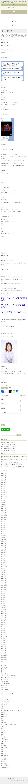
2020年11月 (4, 587)
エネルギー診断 (5, 677)
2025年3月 (3, 486)
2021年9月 (3, 568)
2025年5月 (3, 483)
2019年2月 (3, 628)
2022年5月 (3, 552)
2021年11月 (4, 564)
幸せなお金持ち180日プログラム (9, 724)
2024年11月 (4, 494)
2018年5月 (3, 646)
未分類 (3, 738)
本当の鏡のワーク (6, 740)
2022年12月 (4, 539)
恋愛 (2, 728)
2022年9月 (3, 545)
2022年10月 (4, 543)
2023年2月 (3, 535)
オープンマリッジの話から (8, 444)
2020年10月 (4, 589)
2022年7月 (3, 549)
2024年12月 (4, 492)
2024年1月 (3, 514)
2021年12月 (4, 562)
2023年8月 (3, 523)
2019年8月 (3, 617)
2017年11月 (4, 657)
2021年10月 (4, 566)
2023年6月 (3, 527)
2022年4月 (3, 554)
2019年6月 (3, 621)
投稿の (4, 763)
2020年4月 (3, 601)
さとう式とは (7, 35)
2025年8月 (3, 477)
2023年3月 (3, 533)
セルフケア (13, 35)
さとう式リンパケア (6, 463)
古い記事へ (23, 395)
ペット (3, 697)
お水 (2, 670)
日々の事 (17, 36)
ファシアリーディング (7, 693)
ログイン (3, 761)
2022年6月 (3, 551)
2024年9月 (3, 498)
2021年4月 (3, 578)
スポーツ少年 (4, 681)
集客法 (3, 751)
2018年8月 (3, 640)
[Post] (10, 391)
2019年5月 (3, 622)
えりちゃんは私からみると (8, 450)
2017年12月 (4, 656)
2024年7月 (3, 502)
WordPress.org (4, 767)
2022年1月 (3, 560)
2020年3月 (3, 603)
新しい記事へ (5, 395)
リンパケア (4, 705)
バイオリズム (4, 689)
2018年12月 (4, 632)
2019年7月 (3, 619)
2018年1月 (3, 654)
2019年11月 (4, 611)
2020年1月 (3, 607)
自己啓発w (4, 745)
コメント (3, 412)
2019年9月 (3, 615)
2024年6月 (3, 504)
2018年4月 (3, 648)
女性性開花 (4, 716)
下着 (2, 707)
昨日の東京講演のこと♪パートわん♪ (10, 456)
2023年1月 (3, 537)
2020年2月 (3, 605)
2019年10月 (4, 613)
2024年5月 (3, 506)
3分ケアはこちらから (8, 326)
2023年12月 (4, 516)
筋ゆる (3, 743)
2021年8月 (3, 570)
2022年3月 (3, 556)
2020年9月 (3, 591)
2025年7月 (3, 479)
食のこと (3, 753)
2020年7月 (3, 595)
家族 (2, 720)
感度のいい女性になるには (8, 442)
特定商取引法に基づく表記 (8, 448)
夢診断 (3, 712)
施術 (14, 36)
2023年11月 (4, 518)
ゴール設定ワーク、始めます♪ (13, 312)
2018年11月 (4, 634)
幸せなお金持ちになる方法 (8, 464)
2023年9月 (3, 521)
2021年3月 (3, 580)
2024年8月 (3, 500)
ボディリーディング (6, 699)
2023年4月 (3, 531)
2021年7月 (3, 572)
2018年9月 (3, 638)
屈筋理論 (3, 722)
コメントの (5, 765)
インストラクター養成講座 (8, 675)
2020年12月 (4, 586)
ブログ (8, 36)
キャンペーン (4, 679)
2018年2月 (3, 652)
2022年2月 (3, 558)
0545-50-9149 (4, 382)
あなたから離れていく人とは (9, 446)
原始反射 (3, 708)
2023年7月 (3, 525)
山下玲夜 (24, 459)
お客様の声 (4, 668)
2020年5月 (3, 599)
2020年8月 (3, 593)
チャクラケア (19, 35)
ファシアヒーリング (6, 691)
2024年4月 (3, 508)
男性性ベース (4, 742)
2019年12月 (4, 609)
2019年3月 (3, 626)
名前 (2, 399)
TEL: (14, 4)
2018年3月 (3, 650)
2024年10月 (4, 496)
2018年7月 (3, 642)
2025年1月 (3, 490)
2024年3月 (3, 510)
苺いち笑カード (5, 747)
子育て (3, 718)
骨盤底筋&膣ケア (5, 755)
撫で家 (3, 730)
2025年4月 (3, 484)
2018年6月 (3, 644)
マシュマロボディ (6, 701)
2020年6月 (3, 597)
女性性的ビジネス (6, 714)
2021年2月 (3, 582)
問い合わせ (4, 388)
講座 (2, 749)
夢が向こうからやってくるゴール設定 (11, 710)
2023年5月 (3, 529)
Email (2, 403)
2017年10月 (4, 659)
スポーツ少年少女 (6, 683)
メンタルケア (4, 703)
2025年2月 (3, 488)
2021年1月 (3, 584)
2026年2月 (3, 473)
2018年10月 (4, 636)
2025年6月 (3, 481)
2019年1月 (3, 630)
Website (3, 408)
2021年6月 (3, 574)
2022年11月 (4, 541)
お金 (2, 672)
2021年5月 (3, 576)
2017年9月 (3, 661)
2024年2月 (3, 512)
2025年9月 (3, 475)
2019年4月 (3, 624)
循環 (12, 36)
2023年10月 (4, 519)
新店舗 (3, 732)
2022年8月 (3, 547)
